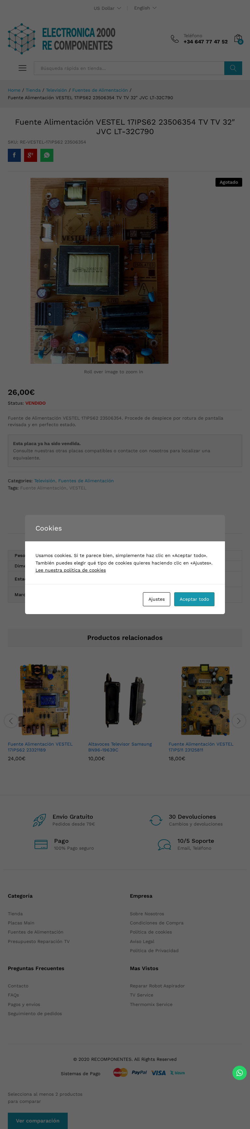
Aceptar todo (194, 599)
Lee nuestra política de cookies (70, 570)
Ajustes (156, 599)
